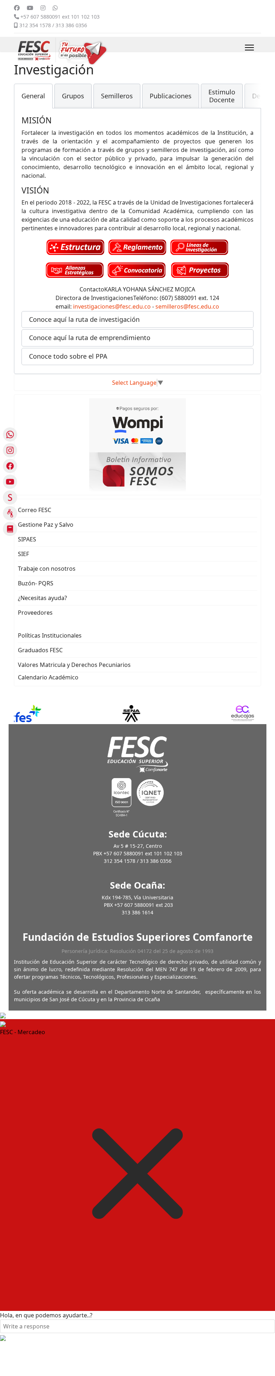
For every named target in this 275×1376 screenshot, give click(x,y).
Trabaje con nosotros (47, 568)
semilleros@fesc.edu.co (187, 306)
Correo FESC (34, 510)
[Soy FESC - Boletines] (137, 471)
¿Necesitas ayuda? (42, 598)
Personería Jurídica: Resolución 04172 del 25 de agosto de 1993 (137, 951)
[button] (137, 319)
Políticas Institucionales (50, 635)
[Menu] (249, 47)
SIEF (23, 554)
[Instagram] (42, 8)
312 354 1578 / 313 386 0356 (53, 25)
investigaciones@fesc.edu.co (112, 306)
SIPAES (27, 539)
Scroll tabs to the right (252, 101)
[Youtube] (30, 8)
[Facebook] (17, 8)
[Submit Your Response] (3, 1337)
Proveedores (35, 612)
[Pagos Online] (137, 425)
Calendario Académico (48, 677)
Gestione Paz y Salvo (45, 525)
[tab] (33, 96)
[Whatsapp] (55, 8)
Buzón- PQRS (35, 583)
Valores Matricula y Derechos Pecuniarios (74, 665)
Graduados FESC (40, 650)
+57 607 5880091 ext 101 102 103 (60, 16)
